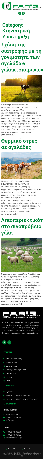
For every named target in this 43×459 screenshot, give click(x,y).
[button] (21, 18)
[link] (21, 6)
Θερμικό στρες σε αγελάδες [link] (19, 144)
